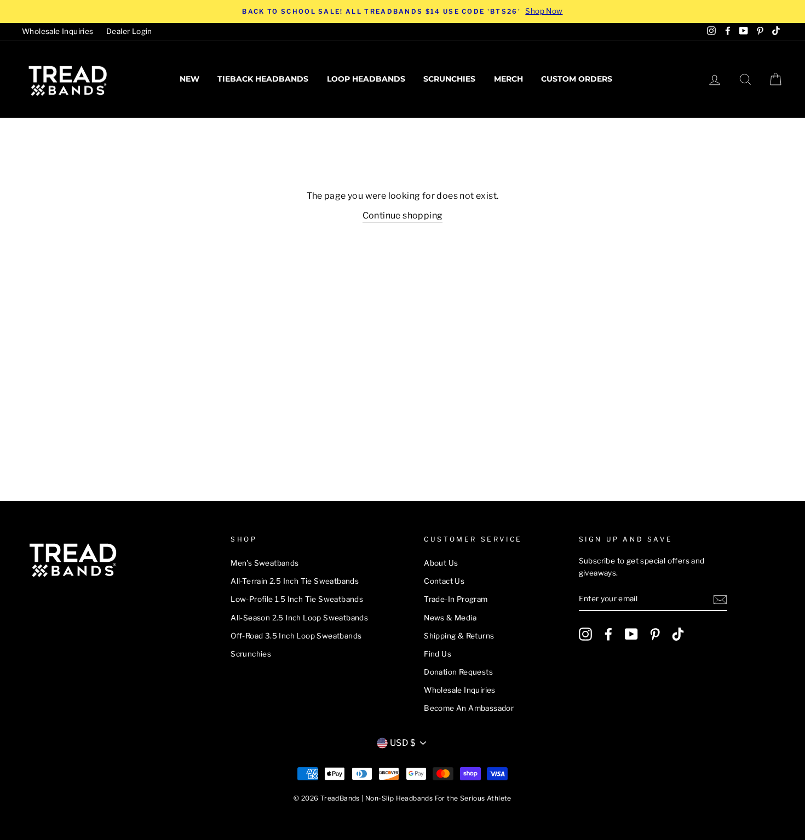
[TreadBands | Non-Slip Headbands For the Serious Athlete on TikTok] (678, 634)
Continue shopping (403, 215)
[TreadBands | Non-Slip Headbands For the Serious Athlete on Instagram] (585, 634)
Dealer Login (129, 31)
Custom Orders (576, 79)
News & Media (450, 617)
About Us (441, 563)
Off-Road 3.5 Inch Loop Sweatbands (296, 635)
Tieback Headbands (262, 79)
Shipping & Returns (459, 635)
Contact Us (444, 581)
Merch (508, 79)
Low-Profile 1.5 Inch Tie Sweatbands (297, 599)
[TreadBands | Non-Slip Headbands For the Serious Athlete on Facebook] (608, 634)
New (189, 79)
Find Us (437, 653)
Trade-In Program (455, 599)
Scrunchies (449, 79)
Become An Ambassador (469, 708)
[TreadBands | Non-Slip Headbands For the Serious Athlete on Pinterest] (655, 634)
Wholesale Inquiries (58, 31)
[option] (402, 11)
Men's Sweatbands (264, 563)
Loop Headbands (366, 79)
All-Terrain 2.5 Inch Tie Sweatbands (295, 581)
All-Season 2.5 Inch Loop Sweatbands (299, 617)
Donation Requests (458, 672)
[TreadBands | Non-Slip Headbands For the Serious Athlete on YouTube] (631, 634)
